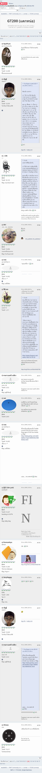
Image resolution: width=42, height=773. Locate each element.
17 (39, 36)
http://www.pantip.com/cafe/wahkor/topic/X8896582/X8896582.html (30, 437)
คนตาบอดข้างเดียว (9, 375)
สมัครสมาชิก (30, 6)
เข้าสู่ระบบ (21, 6)
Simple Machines (27, 770)
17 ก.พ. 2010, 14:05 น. (26, 79)
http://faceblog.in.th (35, 536)
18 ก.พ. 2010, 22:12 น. (26, 607)
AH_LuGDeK (28, 239)
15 (35, 36)
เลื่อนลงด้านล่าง (4, 36)
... (16, 36)
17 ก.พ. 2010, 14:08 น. (26, 156)
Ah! (4, 225)
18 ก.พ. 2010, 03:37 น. (26, 289)
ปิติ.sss (5, 289)
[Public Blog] (2, 519)
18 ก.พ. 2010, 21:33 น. (26, 487)
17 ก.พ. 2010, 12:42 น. (26, 43)
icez (4, 260)
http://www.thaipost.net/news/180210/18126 (30, 356)
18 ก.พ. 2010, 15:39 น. (26, 375)
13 (31, 36)
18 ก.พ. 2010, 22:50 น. (26, 644)
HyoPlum (7, 44)
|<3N (5, 156)
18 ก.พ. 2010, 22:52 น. (26, 725)
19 (1, 38)
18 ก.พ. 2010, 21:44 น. (26, 577)
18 (41, 36)
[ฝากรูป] (2, 281)
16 (37, 36)
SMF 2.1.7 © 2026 (15, 770)
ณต (4, 398)
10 (24, 36)
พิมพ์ (40, 33)
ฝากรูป (30, 273)
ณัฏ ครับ (23, 150)
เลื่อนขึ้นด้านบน (4, 761)
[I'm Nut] (2, 110)
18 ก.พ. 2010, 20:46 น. (26, 398)
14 (33, 36)
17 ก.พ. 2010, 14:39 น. (26, 259)
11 (26, 36)
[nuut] (2, 390)
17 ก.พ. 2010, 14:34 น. (26, 224)
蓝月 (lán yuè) (8, 487)
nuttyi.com (29, 150)
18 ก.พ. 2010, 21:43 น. (26, 542)
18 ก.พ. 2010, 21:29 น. (26, 424)
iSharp (5, 725)
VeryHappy (7, 577)
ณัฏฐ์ (5, 79)
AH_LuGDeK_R (36, 239)
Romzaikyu (7, 542)
